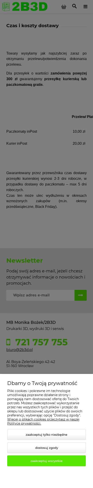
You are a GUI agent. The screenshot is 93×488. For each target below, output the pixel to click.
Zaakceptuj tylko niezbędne (46, 434)
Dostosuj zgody (46, 448)
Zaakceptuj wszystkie (46, 461)
